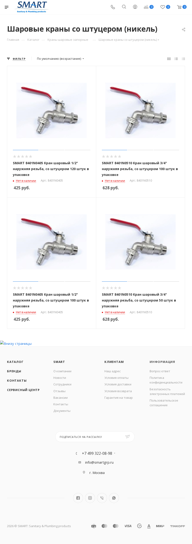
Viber (102, 498)
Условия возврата (118, 391)
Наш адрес (112, 371)
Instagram (90, 498)
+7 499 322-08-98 (97, 453)
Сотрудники (62, 384)
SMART (59, 362)
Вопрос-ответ (160, 371)
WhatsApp (114, 498)
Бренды (14, 371)
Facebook (78, 498)
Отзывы (59, 391)
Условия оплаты (116, 378)
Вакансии (60, 397)
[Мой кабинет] (135, 7)
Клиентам (114, 362)
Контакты (16, 380)
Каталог (15, 362)
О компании (62, 371)
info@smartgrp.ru (99, 462)
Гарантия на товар (118, 397)
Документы (61, 411)
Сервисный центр (23, 390)
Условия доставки (117, 384)
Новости (59, 378)
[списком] (176, 59)
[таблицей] (183, 59)
